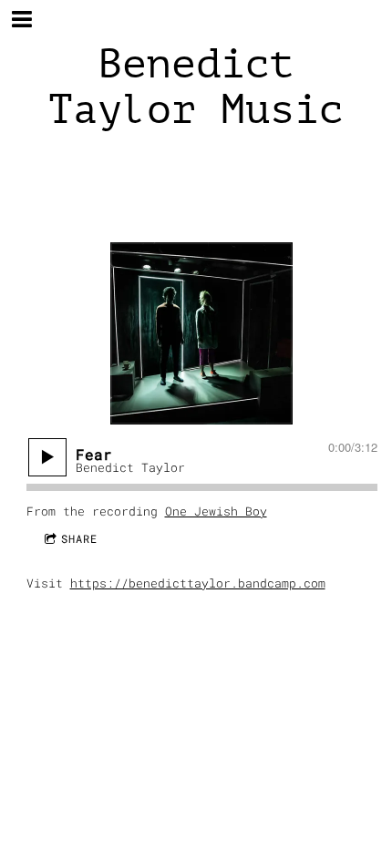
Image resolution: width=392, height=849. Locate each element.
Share (79, 538)
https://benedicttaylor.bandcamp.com (197, 583)
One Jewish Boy (216, 511)
